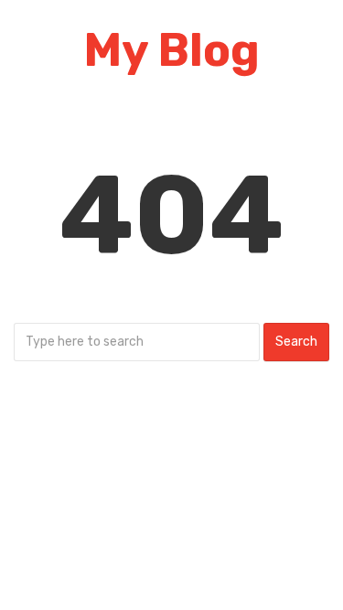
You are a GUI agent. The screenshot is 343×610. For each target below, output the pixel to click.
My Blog (172, 50)
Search (296, 341)
